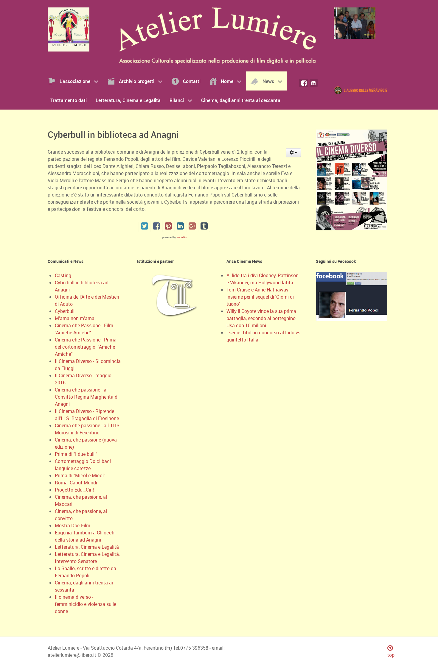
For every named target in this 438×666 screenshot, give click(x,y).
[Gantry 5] (356, 23)
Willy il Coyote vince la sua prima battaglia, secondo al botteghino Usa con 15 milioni (261, 318)
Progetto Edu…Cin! (74, 489)
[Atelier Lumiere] (70, 29)
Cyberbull (64, 311)
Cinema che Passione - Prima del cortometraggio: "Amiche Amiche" (86, 346)
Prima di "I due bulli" (76, 454)
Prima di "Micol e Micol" (80, 475)
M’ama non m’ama (74, 318)
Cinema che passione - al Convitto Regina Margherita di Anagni (87, 396)
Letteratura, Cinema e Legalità (87, 547)
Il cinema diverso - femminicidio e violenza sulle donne (85, 604)
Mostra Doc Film (72, 525)
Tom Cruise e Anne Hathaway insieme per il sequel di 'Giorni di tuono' (260, 296)
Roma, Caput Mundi (76, 482)
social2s (182, 237)
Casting (63, 275)
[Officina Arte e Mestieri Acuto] (362, 89)
